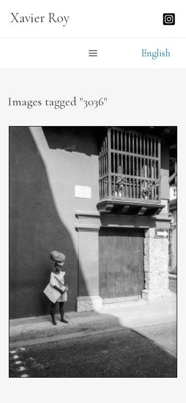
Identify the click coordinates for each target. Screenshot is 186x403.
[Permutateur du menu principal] (93, 53)
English (156, 53)
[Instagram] (169, 19)
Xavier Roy (40, 18)
